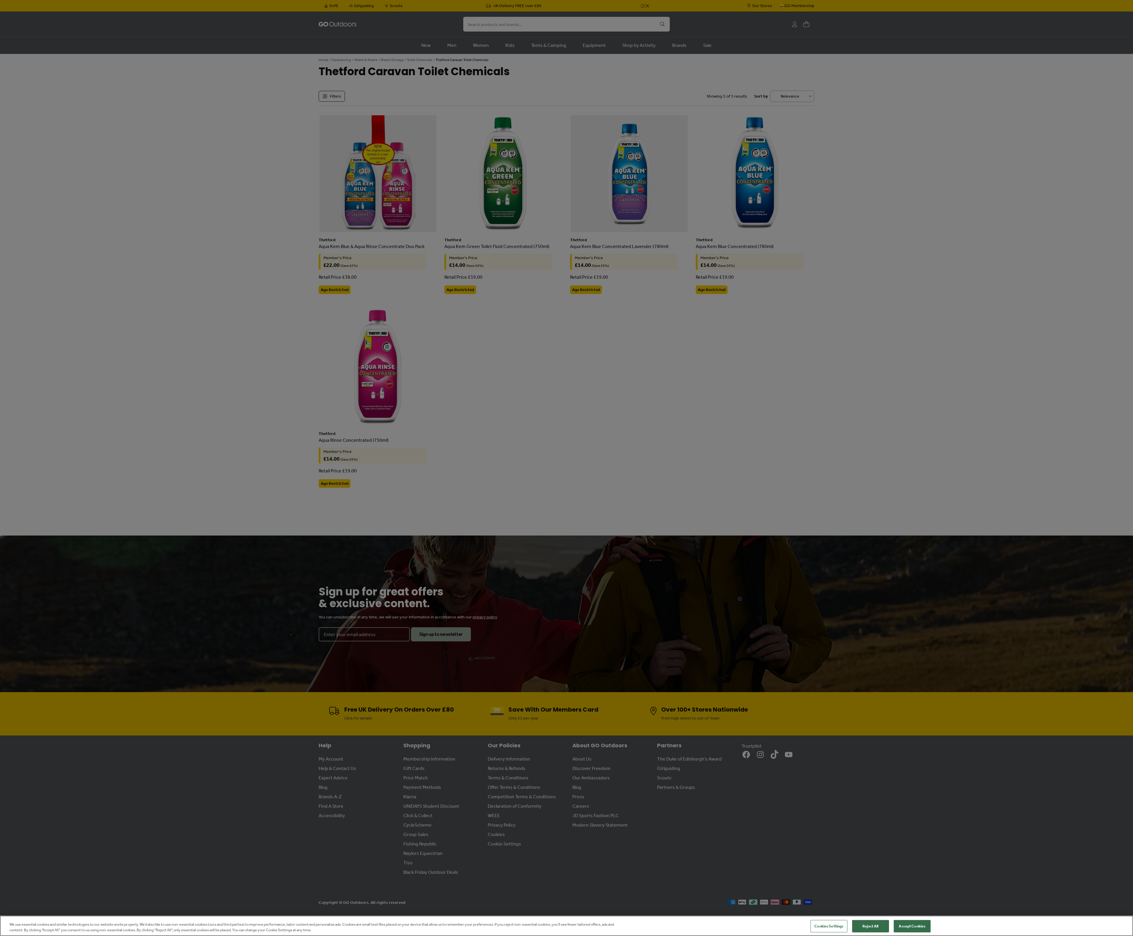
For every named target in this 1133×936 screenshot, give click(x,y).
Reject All (870, 926)
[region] (566, 926)
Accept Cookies (912, 926)
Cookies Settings (828, 926)
